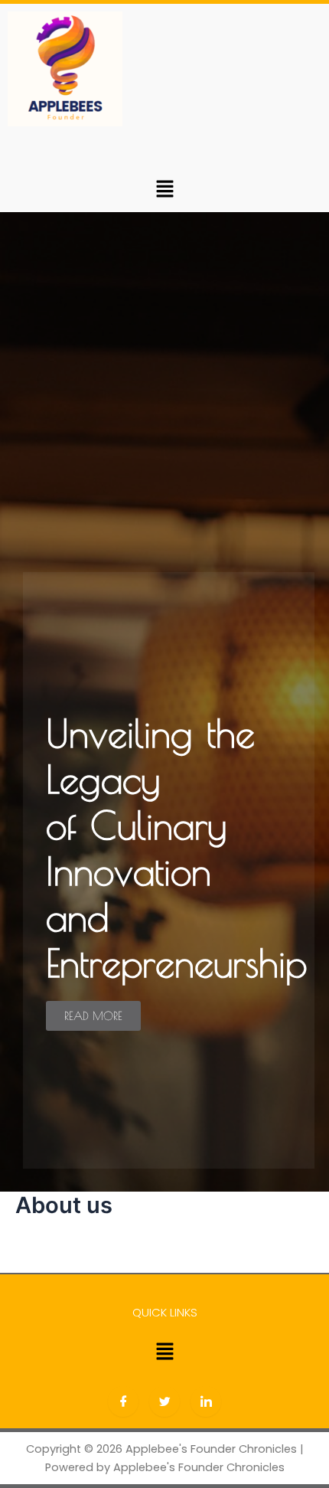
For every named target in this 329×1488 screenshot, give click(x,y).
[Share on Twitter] (164, 1401)
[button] (164, 188)
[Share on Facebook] (123, 1401)
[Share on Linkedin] (206, 1401)
